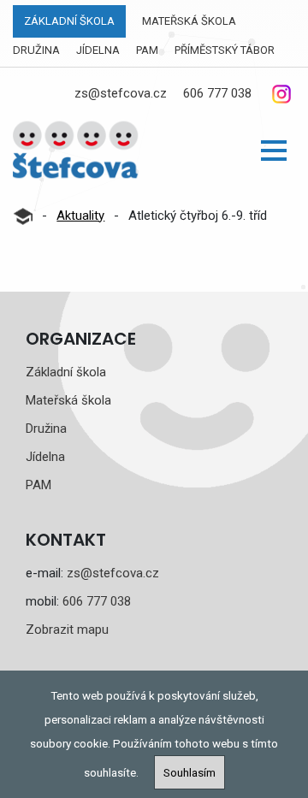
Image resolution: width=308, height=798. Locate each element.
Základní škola (69, 21)
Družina (36, 50)
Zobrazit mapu (67, 629)
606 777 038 (217, 93)
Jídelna (98, 50)
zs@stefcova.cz (120, 93)
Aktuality (80, 215)
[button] (274, 150)
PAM (147, 50)
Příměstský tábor (225, 50)
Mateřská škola (189, 21)
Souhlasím (189, 772)
